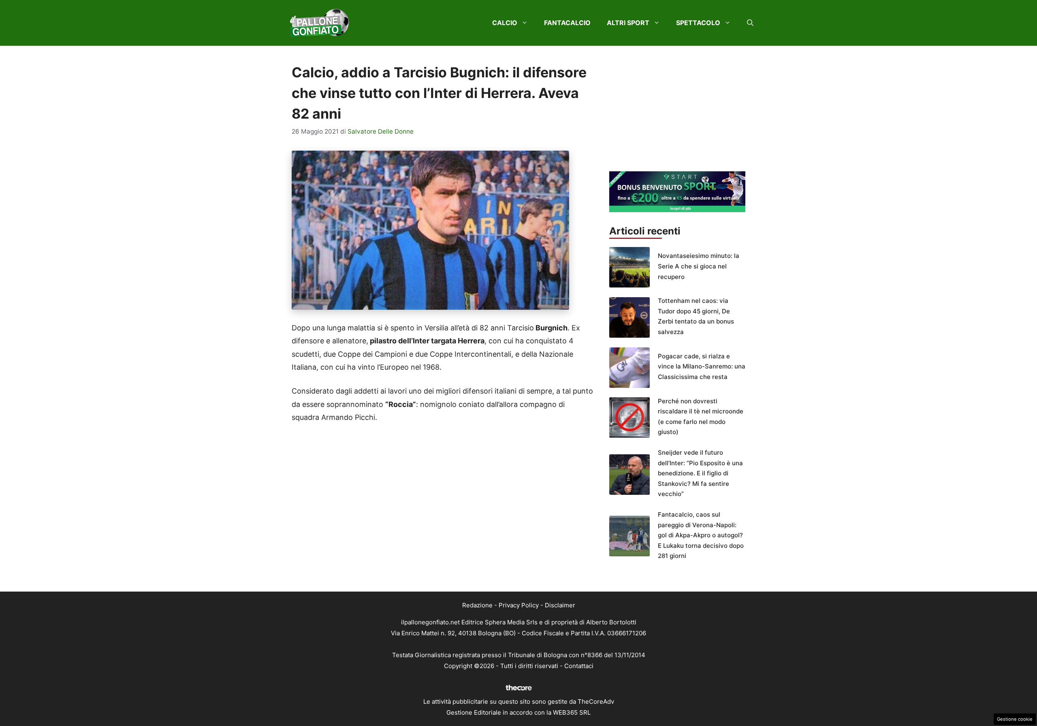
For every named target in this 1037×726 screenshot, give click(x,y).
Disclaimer (560, 605)
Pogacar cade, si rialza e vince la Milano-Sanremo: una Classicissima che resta (701, 366)
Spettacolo (698, 23)
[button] (750, 23)
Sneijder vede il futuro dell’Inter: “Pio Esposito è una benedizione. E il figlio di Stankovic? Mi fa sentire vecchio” (700, 473)
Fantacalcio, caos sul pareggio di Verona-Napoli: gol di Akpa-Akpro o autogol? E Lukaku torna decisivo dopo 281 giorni (701, 535)
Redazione (477, 605)
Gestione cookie (1015, 719)
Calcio (504, 23)
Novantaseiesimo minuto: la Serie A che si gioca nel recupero (698, 266)
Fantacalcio (567, 23)
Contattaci (578, 666)
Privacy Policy (519, 605)
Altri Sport (628, 23)
